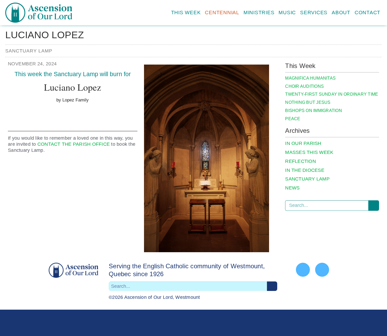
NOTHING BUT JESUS (307, 102)
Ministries (259, 12)
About (341, 12)
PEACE (292, 118)
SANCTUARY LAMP (307, 179)
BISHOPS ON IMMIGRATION (313, 110)
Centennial (222, 12)
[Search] (373, 206)
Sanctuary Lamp (28, 50)
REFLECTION (300, 161)
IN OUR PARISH (303, 143)
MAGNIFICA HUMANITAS (310, 78)
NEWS (292, 188)
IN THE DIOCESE (304, 170)
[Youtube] (322, 270)
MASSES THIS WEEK (309, 152)
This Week (186, 12)
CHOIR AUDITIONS (304, 86)
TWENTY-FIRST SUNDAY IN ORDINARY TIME (331, 94)
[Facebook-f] (303, 270)
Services (314, 12)
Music (287, 12)
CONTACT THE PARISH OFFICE (73, 144)
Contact (367, 12)
